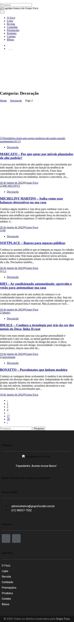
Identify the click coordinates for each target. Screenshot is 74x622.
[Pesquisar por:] (16, 428)
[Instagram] (16, 538)
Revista (6, 576)
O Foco (6, 565)
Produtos (7, 593)
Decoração (13, 147)
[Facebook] (6, 538)
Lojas (5, 571)
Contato (6, 598)
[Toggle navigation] (2, 11)
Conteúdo (7, 582)
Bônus (5, 604)
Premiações (9, 587)
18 (8, 419)
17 (8, 416)
